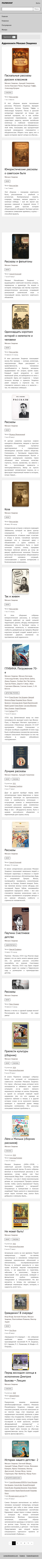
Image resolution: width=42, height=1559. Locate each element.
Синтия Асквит (26, 686)
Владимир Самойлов (15, 786)
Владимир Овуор (21, 700)
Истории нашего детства (16, 1496)
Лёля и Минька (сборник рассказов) (20, 1141)
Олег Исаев (12, 1330)
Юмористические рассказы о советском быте (21, 171)
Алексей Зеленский (15, 274)
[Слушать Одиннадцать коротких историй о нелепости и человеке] (20, 316)
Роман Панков (18, 705)
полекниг (7, 2)
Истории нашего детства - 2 (21, 1460)
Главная (5, 16)
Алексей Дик (18, 1485)
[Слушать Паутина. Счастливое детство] (20, 918)
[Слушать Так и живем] (20, 581)
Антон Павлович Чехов (14, 86)
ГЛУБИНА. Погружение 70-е (21, 670)
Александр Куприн (12, 88)
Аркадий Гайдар (11, 1466)
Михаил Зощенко (11, 83)
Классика (8, 92)
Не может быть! (14, 1231)
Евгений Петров (20, 1317)
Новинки (5, 21)
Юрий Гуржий (9, 705)
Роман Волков (13, 697)
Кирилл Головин (10, 1490)
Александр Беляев (11, 679)
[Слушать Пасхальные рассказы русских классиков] (20, 60)
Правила (22, 1556)
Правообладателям (32, 1556)
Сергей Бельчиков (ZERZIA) (18, 1482)
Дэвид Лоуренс (10, 681)
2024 (14, 1067)
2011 (14, 783)
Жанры (4, 29)
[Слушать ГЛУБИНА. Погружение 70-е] (20, 655)
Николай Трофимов (15, 949)
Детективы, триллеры (12, 693)
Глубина (11, 711)
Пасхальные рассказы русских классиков (18, 77)
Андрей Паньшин (20, 708)
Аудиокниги (9, 37)
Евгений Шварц (25, 1463)
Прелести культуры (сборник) (16, 1053)
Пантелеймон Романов (21, 1319)
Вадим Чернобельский (30, 703)
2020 (14, 1393)
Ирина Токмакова (19, 1469)
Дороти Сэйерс (23, 684)
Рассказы (10, 422)
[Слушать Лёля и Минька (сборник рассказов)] (20, 1125)
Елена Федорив (32, 1482)
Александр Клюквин (15, 1158)
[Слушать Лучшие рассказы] (20, 757)
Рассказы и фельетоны (18, 261)
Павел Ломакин (9, 708)
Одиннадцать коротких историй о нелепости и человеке (19, 335)
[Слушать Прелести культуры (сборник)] (20, 1035)
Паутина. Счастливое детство (17, 935)
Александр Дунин (17, 703)
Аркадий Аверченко (26, 83)
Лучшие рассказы (15, 771)
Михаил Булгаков (25, 676)
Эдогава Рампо (10, 684)
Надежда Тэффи (30, 86)
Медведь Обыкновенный (17, 434)
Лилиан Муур (20, 1471)
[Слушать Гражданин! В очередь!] (20, 1302)
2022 (14, 1243)
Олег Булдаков (23, 697)
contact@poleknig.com (10, 1556)
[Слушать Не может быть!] (20, 1215)
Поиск (36, 9)
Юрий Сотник (23, 1466)
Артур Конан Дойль (27, 679)
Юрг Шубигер (20, 1474)
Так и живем (12, 596)
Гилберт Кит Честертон (26, 681)
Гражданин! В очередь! (19, 1313)
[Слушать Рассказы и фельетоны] (20, 246)
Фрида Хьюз (31, 1474)
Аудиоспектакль (11, 945)
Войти (38, 3)
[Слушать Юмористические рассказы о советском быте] (20, 154)
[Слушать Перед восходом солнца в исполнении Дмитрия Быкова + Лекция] (20, 1361)
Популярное (6, 25)
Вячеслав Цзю (13, 97)
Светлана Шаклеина (30, 705)
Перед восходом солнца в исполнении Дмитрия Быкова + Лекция (20, 1376)
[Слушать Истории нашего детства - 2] (20, 1449)
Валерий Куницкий (29, 1485)
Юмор (7, 181)
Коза (7, 509)
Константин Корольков (16, 1070)
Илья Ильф (9, 1317)
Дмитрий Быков (14, 1396)
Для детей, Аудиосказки (13, 1478)
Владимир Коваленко (20, 1488)
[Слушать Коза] (20, 494)
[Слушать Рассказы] (20, 407)
